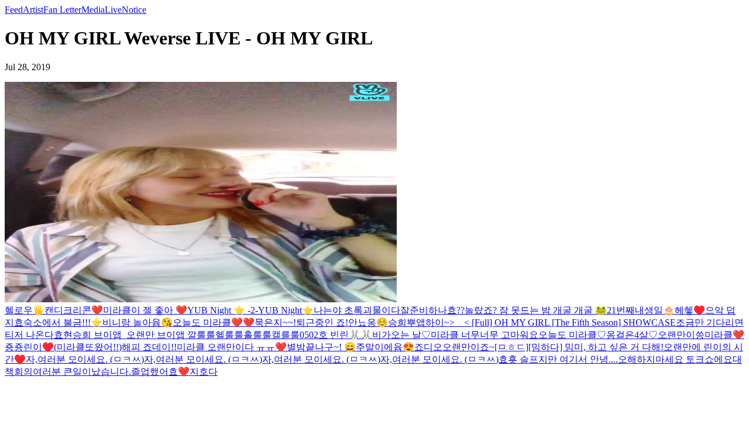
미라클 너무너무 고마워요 (484, 335)
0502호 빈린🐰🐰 (336, 335)
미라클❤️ (724, 335)
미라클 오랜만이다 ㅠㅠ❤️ (232, 347)
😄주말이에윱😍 (379, 347)
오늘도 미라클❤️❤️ (214, 322)
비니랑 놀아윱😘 (137, 322)
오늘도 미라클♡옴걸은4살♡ (598, 335)
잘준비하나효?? (432, 310)
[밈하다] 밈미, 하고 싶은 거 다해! (596, 347)
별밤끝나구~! (315, 347)
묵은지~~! (275, 322)
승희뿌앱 (406, 322)
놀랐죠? (482, 310)
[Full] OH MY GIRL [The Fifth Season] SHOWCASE (572, 322)
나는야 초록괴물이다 (357, 310)
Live (113, 10)
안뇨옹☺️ (368, 322)
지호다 (204, 372)
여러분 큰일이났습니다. (82, 372)
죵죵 (14, 347)
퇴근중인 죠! (322, 322)
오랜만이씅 (681, 335)
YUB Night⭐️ (286, 310)
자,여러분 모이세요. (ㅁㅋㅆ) (85, 359)
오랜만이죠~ (468, 347)
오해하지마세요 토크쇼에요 (675, 359)
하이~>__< (447, 322)
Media (93, 10)
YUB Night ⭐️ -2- (222, 310)
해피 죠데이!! (149, 347)
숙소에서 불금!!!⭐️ (62, 322)
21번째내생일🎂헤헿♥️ (656, 310)
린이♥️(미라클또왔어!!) (72, 347)
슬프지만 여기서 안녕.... (569, 359)
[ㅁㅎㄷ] (511, 347)
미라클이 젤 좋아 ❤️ (145, 310)
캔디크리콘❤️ (73, 310)
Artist (33, 10)
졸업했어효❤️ (160, 372)
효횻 (509, 359)
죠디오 (428, 347)
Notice (134, 10)
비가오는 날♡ (401, 335)
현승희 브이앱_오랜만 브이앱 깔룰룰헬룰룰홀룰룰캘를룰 (181, 335)
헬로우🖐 (24, 310)
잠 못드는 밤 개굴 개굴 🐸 (553, 310)
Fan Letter (62, 10)
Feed (14, 10)
